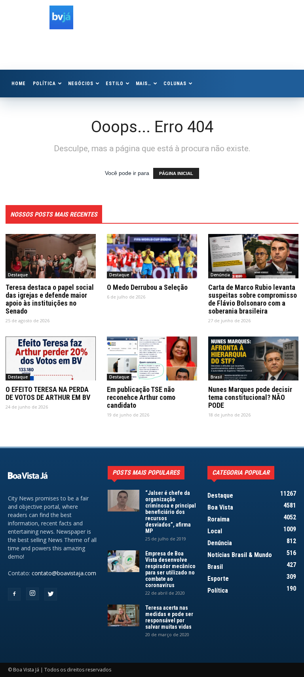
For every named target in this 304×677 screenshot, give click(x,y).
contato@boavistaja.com (64, 573)
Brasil (216, 377)
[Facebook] (14, 594)
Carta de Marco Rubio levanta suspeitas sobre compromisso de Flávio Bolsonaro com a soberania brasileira (252, 299)
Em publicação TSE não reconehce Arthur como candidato (141, 397)
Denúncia (220, 275)
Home (18, 83)
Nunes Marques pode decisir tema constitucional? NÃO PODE (250, 397)
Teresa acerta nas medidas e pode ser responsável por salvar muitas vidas (169, 617)
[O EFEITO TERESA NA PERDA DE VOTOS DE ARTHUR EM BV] (51, 359)
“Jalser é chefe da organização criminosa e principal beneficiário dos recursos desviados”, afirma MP (170, 512)
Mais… (143, 83)
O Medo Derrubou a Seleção (147, 287)
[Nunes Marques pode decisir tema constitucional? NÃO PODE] (253, 359)
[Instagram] (32, 594)
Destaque (18, 275)
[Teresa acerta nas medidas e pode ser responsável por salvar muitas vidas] (123, 615)
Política (44, 83)
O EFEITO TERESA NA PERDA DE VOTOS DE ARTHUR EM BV (48, 393)
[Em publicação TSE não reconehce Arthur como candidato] (152, 359)
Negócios (81, 83)
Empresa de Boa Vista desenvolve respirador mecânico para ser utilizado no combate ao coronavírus (170, 569)
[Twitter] (50, 594)
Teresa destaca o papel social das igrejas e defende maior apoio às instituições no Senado (50, 299)
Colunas (174, 83)
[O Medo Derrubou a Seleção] (152, 256)
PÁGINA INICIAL (176, 173)
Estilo (115, 83)
